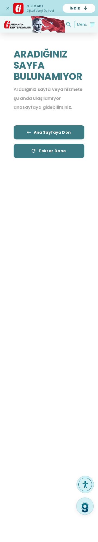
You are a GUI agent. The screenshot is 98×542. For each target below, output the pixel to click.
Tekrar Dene (52, 151)
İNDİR (75, 8)
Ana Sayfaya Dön (52, 132)
